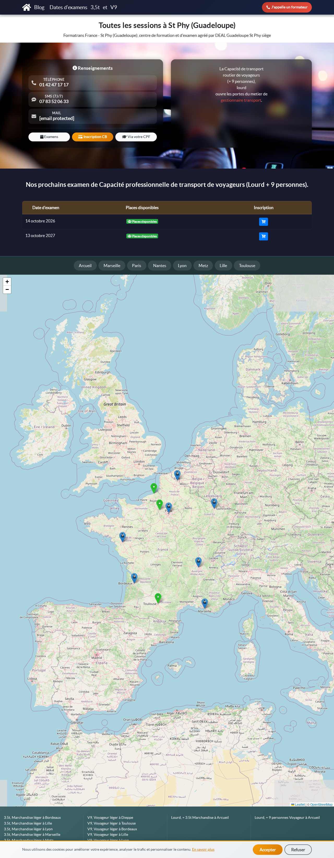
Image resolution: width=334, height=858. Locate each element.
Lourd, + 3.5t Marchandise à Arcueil (200, 817)
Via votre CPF (138, 137)
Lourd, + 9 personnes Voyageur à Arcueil (287, 817)
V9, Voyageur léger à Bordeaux (112, 829)
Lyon (182, 265)
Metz (203, 265)
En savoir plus (203, 849)
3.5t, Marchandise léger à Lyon (28, 829)
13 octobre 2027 (40, 235)
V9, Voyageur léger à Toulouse (111, 823)
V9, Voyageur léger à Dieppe (110, 817)
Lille (223, 265)
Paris (136, 265)
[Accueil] (26, 7)
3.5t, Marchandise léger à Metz (28, 840)
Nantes (159, 265)
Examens (50, 137)
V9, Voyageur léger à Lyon (108, 840)
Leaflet (299, 804)
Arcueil (85, 265)
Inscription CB (95, 137)
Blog (39, 7)
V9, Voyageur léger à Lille (107, 834)
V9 (113, 7)
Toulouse (247, 265)
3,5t (95, 7)
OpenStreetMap (321, 804)
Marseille (112, 265)
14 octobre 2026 (40, 220)
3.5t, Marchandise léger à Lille (28, 823)
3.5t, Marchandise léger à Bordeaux (32, 817)
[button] (204, 603)
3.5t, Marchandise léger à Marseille (32, 834)
